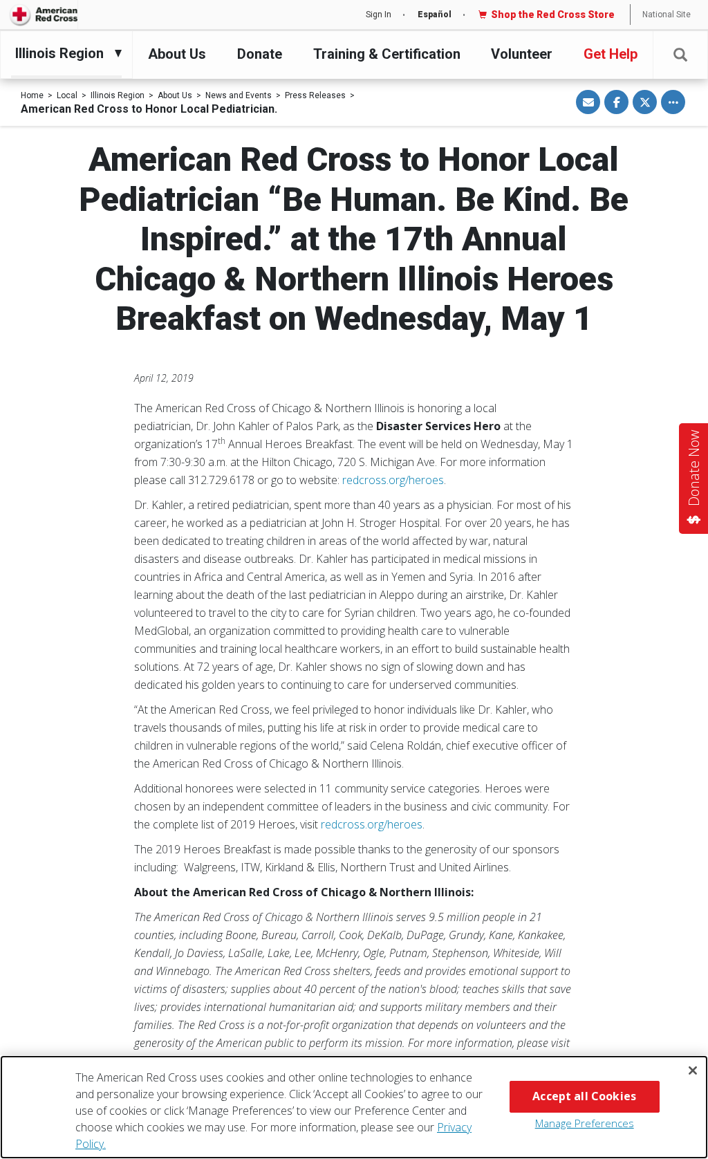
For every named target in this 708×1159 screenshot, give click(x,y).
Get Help (610, 54)
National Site (666, 14)
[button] (680, 55)
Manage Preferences (584, 1123)
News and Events (238, 95)
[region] (354, 1107)
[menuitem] (63, 53)
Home (32, 95)
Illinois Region (118, 95)
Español (434, 14)
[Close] (693, 1070)
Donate (259, 54)
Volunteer (521, 54)
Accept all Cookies (584, 1096)
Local (67, 95)
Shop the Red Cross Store (553, 14)
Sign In (378, 14)
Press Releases (315, 95)
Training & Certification (386, 54)
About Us (177, 54)
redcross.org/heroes (393, 480)
